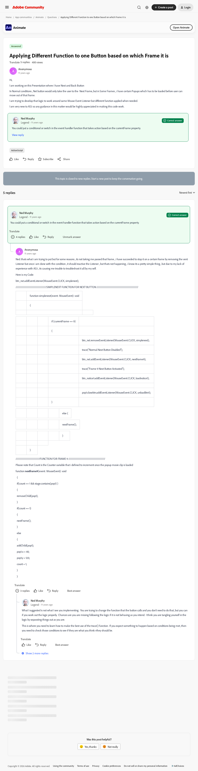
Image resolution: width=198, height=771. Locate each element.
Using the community (63, 765)
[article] (99, 224)
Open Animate (181, 27)
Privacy (95, 765)
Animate (40, 17)
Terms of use (83, 765)
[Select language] (147, 7)
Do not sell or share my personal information (145, 765)
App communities (23, 17)
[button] (7, 8)
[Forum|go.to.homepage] (28, 7)
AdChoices (179, 765)
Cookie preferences (111, 765)
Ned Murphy (28, 118)
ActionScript (17, 150)
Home (9, 17)
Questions (52, 17)
